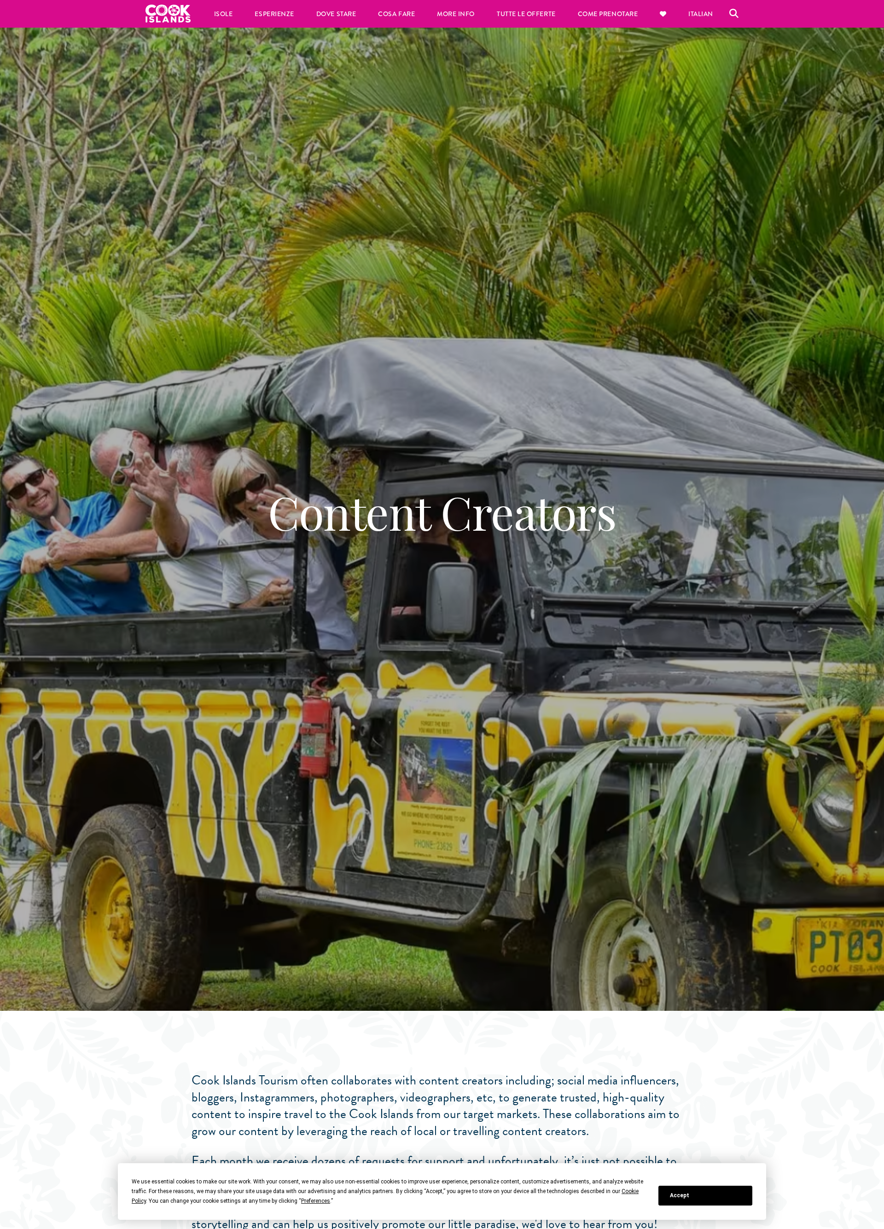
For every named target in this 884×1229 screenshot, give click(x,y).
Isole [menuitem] (223, 13)
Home (168, 14)
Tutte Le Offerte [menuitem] (526, 13)
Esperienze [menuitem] (274, 13)
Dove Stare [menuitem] (336, 13)
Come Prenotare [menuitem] (608, 13)
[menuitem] (663, 14)
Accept (679, 1195)
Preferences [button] (315, 1201)
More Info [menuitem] (456, 13)
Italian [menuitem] (700, 13)
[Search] (734, 14)
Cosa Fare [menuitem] (396, 13)
